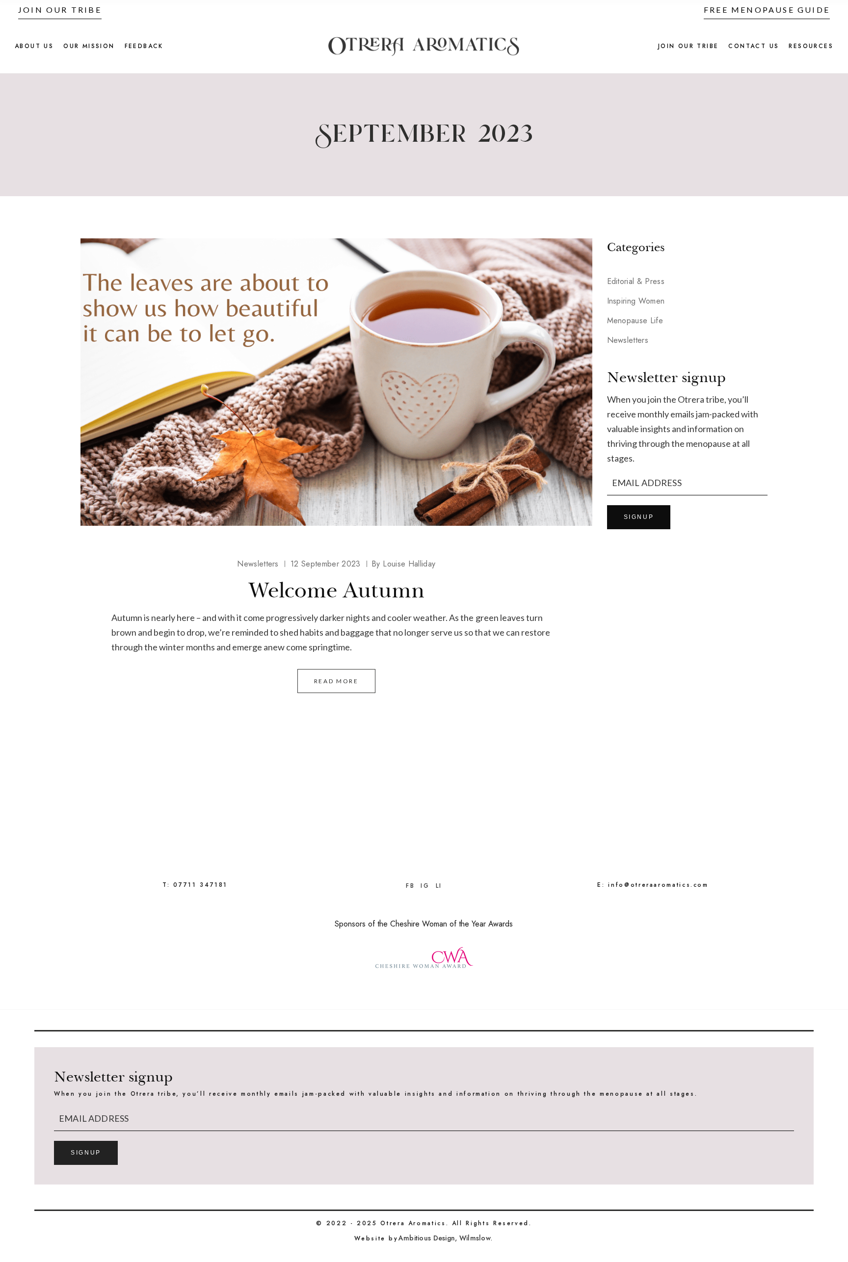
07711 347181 (200, 884)
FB (410, 886)
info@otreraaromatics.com (658, 884)
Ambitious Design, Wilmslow (444, 1238)
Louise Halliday (403, 563)
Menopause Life (635, 320)
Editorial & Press (635, 281)
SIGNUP (639, 517)
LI (439, 886)
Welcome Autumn (336, 590)
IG (425, 886)
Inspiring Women (636, 301)
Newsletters (258, 563)
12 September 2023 (325, 563)
